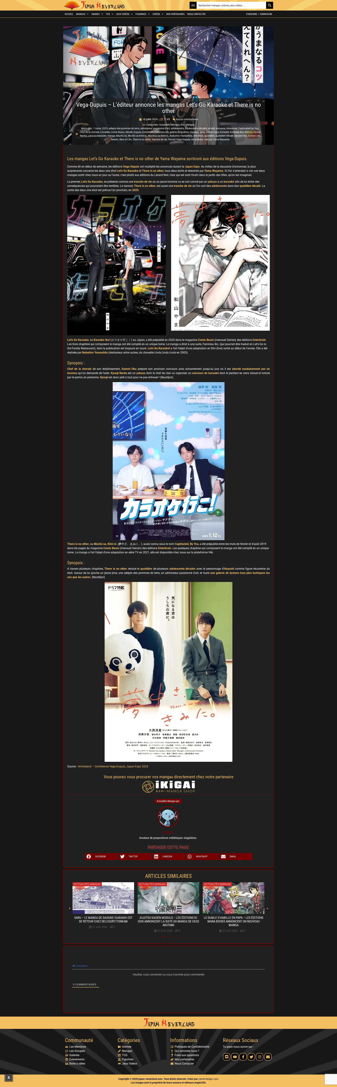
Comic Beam (117, 132)
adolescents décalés (196, 128)
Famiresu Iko (162, 132)
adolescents (177, 128)
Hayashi (194, 132)
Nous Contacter (196, 14)
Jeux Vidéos (122, 14)
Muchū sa (121, 135)
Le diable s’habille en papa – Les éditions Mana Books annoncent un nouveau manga (233, 921)
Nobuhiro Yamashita (181, 135)
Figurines (141, 14)
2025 (105, 128)
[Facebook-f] (243, 1056)
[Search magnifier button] (269, 5)
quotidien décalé (224, 135)
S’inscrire (251, 14)
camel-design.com (208, 1079)
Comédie (105, 132)
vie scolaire (197, 139)
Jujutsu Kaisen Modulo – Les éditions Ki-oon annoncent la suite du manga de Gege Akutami (168, 921)
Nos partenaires (175, 14)
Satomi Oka (240, 135)
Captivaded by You (248, 128)
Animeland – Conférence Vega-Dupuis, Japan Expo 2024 (113, 766)
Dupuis (137, 132)
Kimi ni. (249, 132)
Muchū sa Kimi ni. (137, 135)
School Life (254, 135)
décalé (129, 132)
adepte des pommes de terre (124, 128)
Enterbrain (148, 132)
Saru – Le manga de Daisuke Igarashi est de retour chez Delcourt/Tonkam (103, 919)
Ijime (202, 132)
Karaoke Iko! (237, 132)
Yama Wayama (221, 139)
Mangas (80, 14)
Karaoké (224, 132)
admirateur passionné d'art (155, 128)
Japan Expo (212, 132)
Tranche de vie (159, 139)
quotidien (209, 135)
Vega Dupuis (183, 139)
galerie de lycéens (179, 132)
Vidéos (156, 14)
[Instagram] (259, 1056)
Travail (171, 139)
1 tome (97, 128)
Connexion (266, 14)
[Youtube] (235, 1056)
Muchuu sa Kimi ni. (158, 135)
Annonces (231, 128)
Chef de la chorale (89, 132)
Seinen (114, 139)
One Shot (198, 135)
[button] (101, 856)
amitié (211, 128)
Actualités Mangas (169, 124)
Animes (95, 14)
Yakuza (208, 139)
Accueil (69, 14)
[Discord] (226, 1056)
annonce (220, 128)
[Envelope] (268, 1056)
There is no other (141, 139)
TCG (108, 14)
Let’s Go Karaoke (97, 135)
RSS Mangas (187, 124)
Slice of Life (125, 139)
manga (111, 135)
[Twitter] (251, 1056)
